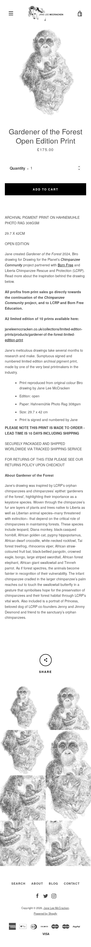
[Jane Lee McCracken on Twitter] (45, 895)
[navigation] (11, 13)
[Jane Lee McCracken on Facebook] (37, 895)
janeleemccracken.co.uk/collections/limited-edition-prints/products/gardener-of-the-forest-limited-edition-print (44, 334)
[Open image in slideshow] (45, 72)
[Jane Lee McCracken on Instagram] (53, 895)
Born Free (65, 264)
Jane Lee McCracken (56, 908)
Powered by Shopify (45, 913)
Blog (53, 883)
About (37, 883)
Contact (72, 883)
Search (18, 883)
